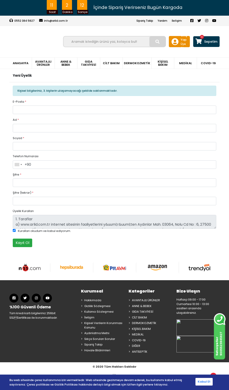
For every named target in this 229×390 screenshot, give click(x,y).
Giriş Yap (184, 37)
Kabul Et (204, 381)
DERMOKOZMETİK (144, 323)
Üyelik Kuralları (23, 211)
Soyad (18, 138)
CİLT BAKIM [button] (111, 63)
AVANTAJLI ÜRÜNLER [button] (43, 63)
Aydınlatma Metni (96, 333)
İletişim (177, 21)
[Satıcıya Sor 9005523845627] (219, 317)
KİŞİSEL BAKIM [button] (163, 63)
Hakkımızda (92, 300)
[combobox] (18, 165)
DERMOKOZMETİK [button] (137, 63)
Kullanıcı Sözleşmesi (99, 311)
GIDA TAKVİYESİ (142, 311)
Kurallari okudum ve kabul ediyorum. (44, 231)
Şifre (17, 174)
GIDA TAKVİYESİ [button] (88, 63)
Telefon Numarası (25, 156)
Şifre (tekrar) (23, 193)
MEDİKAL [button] (185, 63)
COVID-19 (139, 340)
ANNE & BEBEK (142, 306)
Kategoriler (142, 291)
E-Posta (19, 102)
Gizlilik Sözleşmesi (97, 306)
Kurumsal (92, 291)
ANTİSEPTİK (139, 352)
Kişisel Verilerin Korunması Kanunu (103, 325)
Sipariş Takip (144, 21)
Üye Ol (183, 46)
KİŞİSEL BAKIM (141, 329)
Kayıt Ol (22, 242)
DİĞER (136, 346)
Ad (16, 120)
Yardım (162, 21)
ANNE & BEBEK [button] (66, 63)
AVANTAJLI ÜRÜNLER (146, 300)
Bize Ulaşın (188, 291)
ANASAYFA (20, 63)
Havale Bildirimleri (97, 350)
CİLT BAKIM (139, 317)
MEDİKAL (138, 334)
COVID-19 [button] (208, 63)
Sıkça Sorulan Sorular (99, 339)
